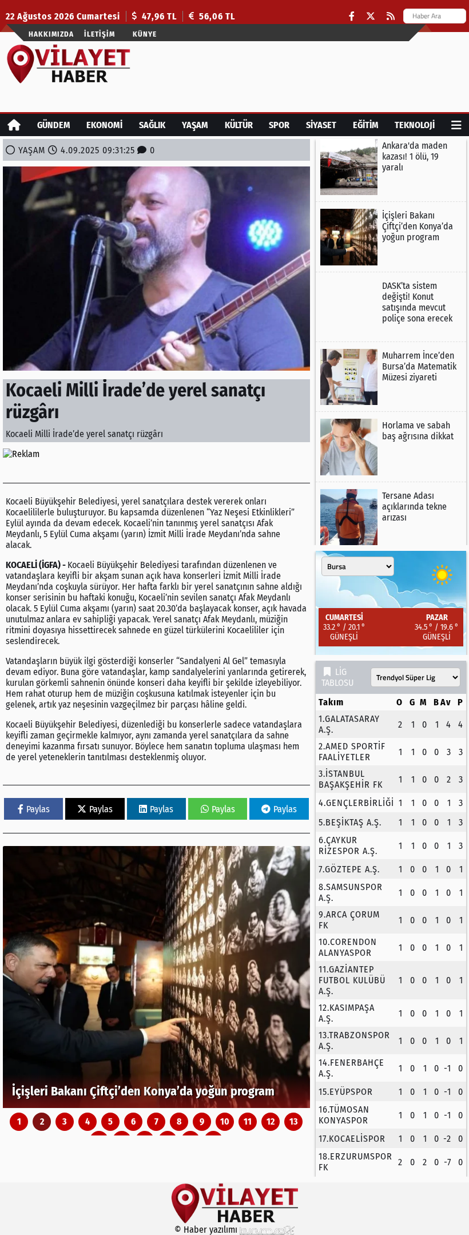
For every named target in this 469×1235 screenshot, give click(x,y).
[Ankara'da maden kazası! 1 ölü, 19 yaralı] (391, 167)
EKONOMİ (104, 125)
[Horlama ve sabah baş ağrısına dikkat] (391, 447)
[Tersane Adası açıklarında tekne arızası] (391, 517)
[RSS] (391, 16)
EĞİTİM (366, 125)
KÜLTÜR (239, 125)
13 (293, 1121)
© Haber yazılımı (207, 1229)
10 (224, 1121)
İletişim (99, 34)
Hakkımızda (51, 34)
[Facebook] (352, 16)
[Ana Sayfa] (14, 125)
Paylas (38, 809)
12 (271, 1121)
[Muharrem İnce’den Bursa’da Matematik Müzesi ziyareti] (391, 377)
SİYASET (321, 125)
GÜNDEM (53, 125)
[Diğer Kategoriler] (456, 125)
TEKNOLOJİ (415, 125)
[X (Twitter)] (370, 16)
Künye (145, 34)
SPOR (279, 125)
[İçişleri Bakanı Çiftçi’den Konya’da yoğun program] (156, 977)
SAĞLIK (152, 125)
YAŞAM (195, 125)
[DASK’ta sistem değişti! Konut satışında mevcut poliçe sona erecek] (391, 307)
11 (248, 1121)
